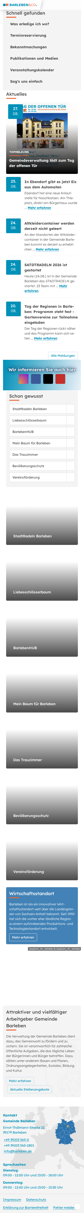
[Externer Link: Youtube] (60, 379)
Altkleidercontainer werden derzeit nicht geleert (49, 226)
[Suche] (69, 5)
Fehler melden (64, 1207)
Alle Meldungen (63, 355)
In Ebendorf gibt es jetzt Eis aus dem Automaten (50, 184)
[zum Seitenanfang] (77, 1206)
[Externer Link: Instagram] (24, 379)
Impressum (12, 1200)
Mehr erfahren (39, 208)
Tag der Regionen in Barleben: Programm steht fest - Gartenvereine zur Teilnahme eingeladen (51, 314)
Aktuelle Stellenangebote (29, 1089)
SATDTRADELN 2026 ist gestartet (45, 267)
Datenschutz (36, 1200)
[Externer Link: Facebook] (36, 379)
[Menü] (79, 5)
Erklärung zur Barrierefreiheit (25, 1207)
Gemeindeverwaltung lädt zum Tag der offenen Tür (41, 163)
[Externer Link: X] (48, 379)
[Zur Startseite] (21, 5)
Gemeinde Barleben (19, 1121)
